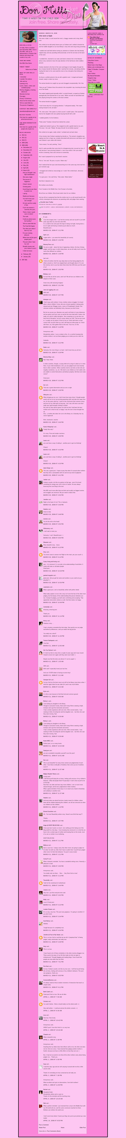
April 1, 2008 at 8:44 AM (52, 1010)
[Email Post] (62, 204)
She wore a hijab (27, 177)
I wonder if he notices (26, 79)
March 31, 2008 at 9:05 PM (53, 975)
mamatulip (46, 607)
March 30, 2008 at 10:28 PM (53, 571)
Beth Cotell (46, 991)
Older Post (83, 1127)
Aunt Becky (46, 921)
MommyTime (47, 244)
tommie (45, 519)
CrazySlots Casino (93, 60)
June (24, 162)
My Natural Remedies (94, 75)
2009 (23, 142)
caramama (46, 587)
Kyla (44, 691)
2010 (23, 140)
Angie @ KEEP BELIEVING (51, 825)
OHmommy (46, 528)
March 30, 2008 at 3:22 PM (53, 343)
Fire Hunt (46, 966)
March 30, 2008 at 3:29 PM (53, 352)
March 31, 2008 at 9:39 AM (53, 716)
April (24, 168)
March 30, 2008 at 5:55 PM (53, 524)
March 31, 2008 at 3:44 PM (53, 885)
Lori (44, 258)
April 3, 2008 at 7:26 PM (52, 1075)
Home (62, 1127)
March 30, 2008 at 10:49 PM (53, 602)
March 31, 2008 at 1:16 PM (53, 807)
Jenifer (45, 479)
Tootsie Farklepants (49, 640)
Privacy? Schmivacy (26, 98)
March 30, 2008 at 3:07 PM (53, 295)
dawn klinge (46, 468)
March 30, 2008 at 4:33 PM (53, 450)
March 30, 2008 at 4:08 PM (53, 436)
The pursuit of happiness (27, 105)
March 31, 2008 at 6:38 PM (53, 942)
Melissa (45, 845)
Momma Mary (47, 357)
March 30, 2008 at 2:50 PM (53, 269)
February (26, 254)
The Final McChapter (29, 226)
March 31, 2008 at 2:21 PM (53, 854)
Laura (45, 440)
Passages (22, 96)
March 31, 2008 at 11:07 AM (53, 769)
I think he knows (27, 251)
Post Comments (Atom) (53, 1131)
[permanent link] (46, 202)
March (25, 170)
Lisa (44, 1015)
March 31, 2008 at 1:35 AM (53, 661)
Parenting (90, 62)
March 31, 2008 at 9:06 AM (53, 696)
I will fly (25, 193)
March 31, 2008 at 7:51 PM (53, 962)
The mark (25, 216)
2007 (23, 259)
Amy (44, 552)
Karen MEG (46, 741)
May (24, 165)
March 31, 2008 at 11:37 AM (53, 793)
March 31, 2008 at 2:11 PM (53, 840)
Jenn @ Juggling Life (49, 290)
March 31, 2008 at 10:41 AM (53, 755)
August (25, 157)
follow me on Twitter (31, 69)
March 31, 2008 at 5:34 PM (53, 916)
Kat (44, 760)
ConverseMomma (48, 980)
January (25, 256)
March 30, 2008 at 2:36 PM (53, 240)
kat (44, 385)
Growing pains (27, 186)
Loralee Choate (47, 909)
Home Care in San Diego (95, 65)
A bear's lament (27, 184)
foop (44, 1064)
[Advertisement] (97, 105)
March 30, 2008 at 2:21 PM (53, 230)
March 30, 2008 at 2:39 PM (53, 254)
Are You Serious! (48, 650)
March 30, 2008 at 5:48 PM (53, 514)
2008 (23, 145)
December (26, 147)
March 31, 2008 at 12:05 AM (53, 645)
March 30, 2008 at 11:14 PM (53, 616)
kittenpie (45, 299)
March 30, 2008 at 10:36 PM (53, 582)
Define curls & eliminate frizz (96, 67)
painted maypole (48, 575)
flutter (45, 347)
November (26, 150)
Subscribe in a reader (94, 82)
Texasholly (46, 880)
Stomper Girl (47, 679)
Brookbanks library (62, 207)
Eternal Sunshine (48, 811)
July (24, 160)
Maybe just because (28, 196)
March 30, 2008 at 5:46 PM (53, 505)
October (25, 152)
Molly (44, 899)
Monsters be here (25, 94)
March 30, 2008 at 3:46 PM (53, 422)
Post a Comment (44, 1125)
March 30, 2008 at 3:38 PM (53, 390)
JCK (44, 666)
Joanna (45, 890)
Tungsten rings (92, 78)
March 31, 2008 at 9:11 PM (53, 987)
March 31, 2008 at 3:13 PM (53, 876)
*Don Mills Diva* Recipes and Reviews (96, 38)
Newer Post (42, 1127)
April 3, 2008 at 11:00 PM (53, 1085)
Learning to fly (24, 83)
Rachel (45, 1089)
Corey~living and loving (50, 561)
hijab (72, 207)
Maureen (45, 542)
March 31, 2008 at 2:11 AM (53, 675)
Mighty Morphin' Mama (49, 774)
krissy (45, 620)
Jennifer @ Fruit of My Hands (51, 934)
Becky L (45, 701)
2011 (23, 137)
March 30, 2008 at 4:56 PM (53, 495)
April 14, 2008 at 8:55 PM (53, 1120)
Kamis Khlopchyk (48, 426)
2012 (23, 135)
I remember (23, 77)
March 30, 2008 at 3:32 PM (53, 380)
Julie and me (23, 81)
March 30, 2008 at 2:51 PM (53, 285)
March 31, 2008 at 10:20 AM (53, 746)
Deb (44, 1103)
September (26, 155)
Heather (45, 509)
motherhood (78, 207)
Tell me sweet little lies (26, 103)
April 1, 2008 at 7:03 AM (52, 997)
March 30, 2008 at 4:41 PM (53, 475)
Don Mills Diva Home (26, 63)
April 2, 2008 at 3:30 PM (52, 1039)
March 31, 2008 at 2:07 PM (53, 821)
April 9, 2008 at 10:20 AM (53, 1099)
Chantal (45, 1034)
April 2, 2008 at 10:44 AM (53, 1030)
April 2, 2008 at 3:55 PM (52, 1059)
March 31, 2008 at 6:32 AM (53, 687)
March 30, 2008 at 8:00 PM (53, 538)
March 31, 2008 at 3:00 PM (53, 866)
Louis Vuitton (91, 73)
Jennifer (45, 499)
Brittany (45, 274)
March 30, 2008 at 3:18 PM (53, 327)
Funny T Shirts (92, 80)
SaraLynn (46, 750)
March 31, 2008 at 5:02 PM (53, 895)
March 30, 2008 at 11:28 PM (53, 636)
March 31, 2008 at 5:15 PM (53, 905)
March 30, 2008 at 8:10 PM (53, 547)
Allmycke (46, 394)
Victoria (45, 1001)
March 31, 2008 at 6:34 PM (53, 930)
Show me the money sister (27, 100)
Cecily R (45, 859)
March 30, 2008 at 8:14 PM (53, 557)
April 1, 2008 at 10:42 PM (53, 1020)
